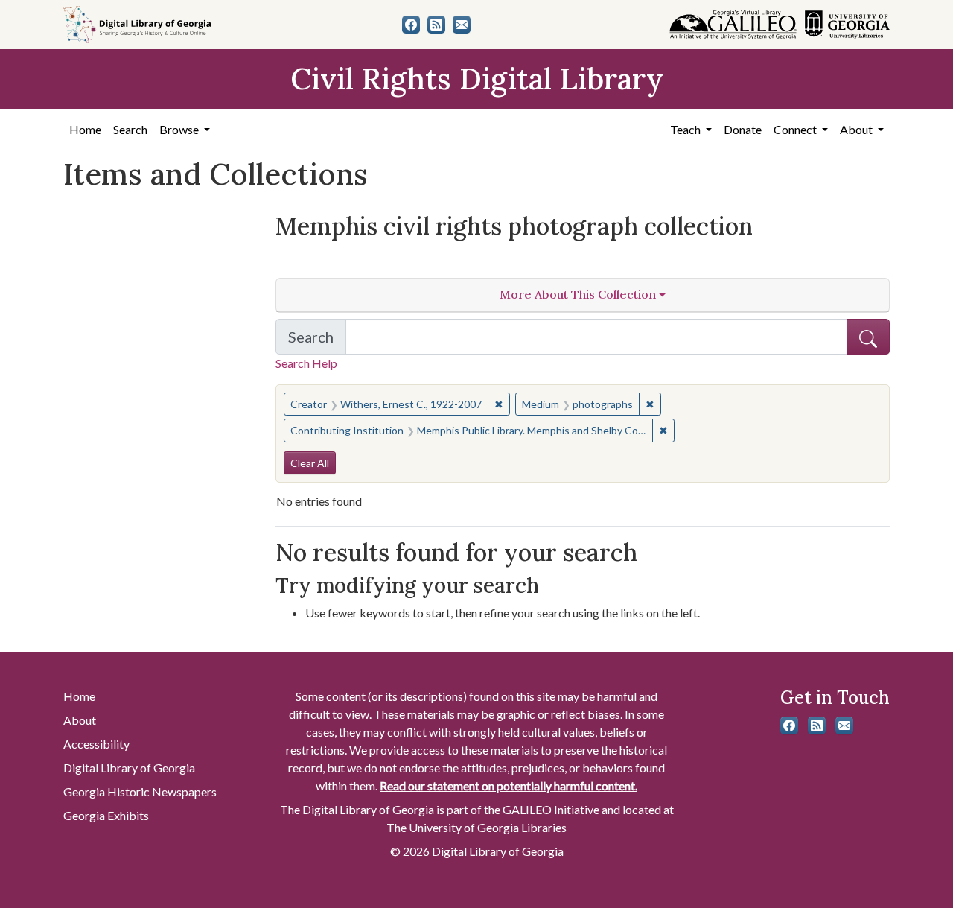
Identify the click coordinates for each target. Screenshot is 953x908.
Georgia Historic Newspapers (140, 791)
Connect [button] (796, 129)
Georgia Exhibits (106, 815)
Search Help (306, 363)
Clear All (309, 463)
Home (85, 129)
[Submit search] (868, 337)
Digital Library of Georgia (129, 768)
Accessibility (96, 744)
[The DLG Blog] (436, 25)
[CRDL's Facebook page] (411, 25)
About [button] (857, 129)
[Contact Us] (462, 25)
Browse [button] (180, 129)
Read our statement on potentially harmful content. (508, 785)
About (79, 720)
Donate (743, 129)
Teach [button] (686, 129)
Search (130, 129)
